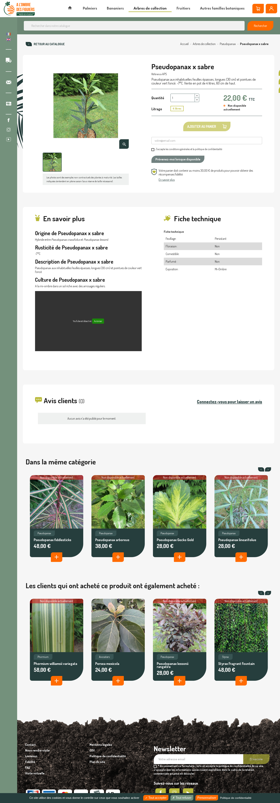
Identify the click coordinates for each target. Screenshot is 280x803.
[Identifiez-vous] (271, 8)
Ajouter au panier (201, 126)
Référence (156, 74)
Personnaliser (206, 797)
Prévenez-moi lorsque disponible (177, 159)
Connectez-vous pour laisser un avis (229, 401)
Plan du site (97, 762)
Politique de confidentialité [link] (235, 797)
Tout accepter (157, 797)
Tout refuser (183, 797)
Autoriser (98, 321)
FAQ (27, 767)
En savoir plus (167, 180)
